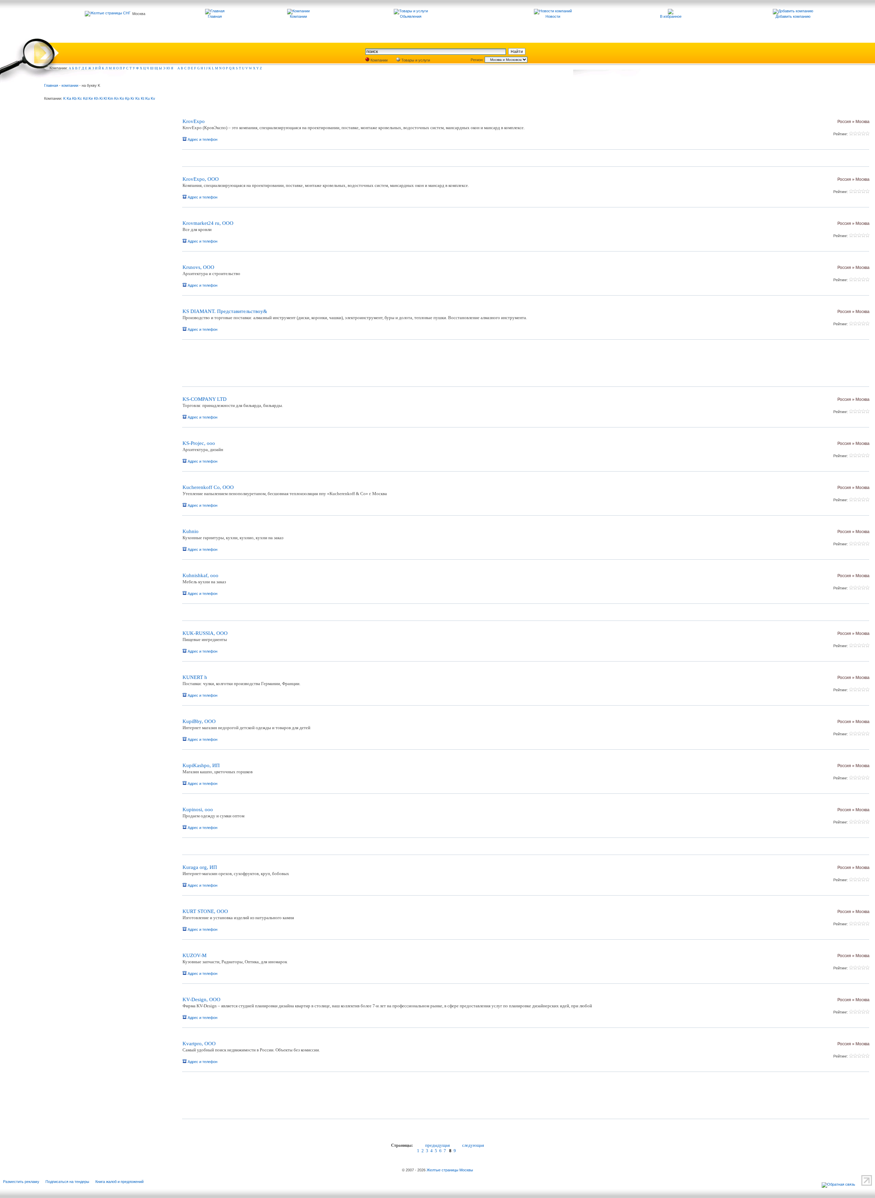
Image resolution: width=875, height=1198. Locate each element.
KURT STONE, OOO (205, 911)
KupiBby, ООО (199, 721)
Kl (105, 98)
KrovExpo (194, 121)
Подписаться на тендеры (67, 1182)
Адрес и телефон (202, 139)
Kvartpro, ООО (199, 1043)
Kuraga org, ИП (200, 867)
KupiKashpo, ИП (201, 765)
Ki (101, 98)
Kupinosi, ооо (198, 809)
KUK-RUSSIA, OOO (205, 633)
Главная (51, 85)
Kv (153, 98)
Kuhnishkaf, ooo (200, 575)
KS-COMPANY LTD (205, 399)
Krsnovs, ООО (198, 267)
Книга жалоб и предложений (119, 1182)
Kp (127, 98)
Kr (132, 98)
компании (70, 85)
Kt (142, 98)
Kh (96, 98)
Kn (116, 98)
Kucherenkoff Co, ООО (208, 487)
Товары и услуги (415, 60)
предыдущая (437, 1145)
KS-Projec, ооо (199, 443)
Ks (137, 98)
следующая (473, 1145)
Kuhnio (191, 531)
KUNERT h (195, 677)
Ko (122, 98)
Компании (378, 60)
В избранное (671, 16)
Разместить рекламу (21, 1182)
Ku (147, 98)
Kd (85, 98)
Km (110, 98)
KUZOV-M (194, 955)
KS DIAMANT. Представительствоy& (225, 311)
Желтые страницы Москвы (450, 1170)
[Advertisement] (263, 365)
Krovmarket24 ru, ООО (208, 223)
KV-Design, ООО (201, 999)
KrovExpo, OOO (201, 179)
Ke (91, 98)
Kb (74, 98)
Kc (80, 98)
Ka (69, 98)
